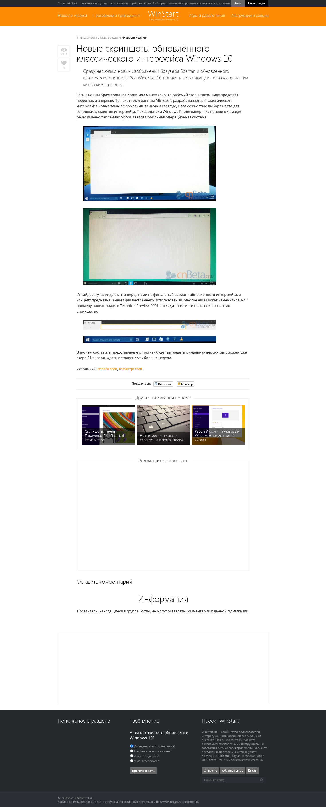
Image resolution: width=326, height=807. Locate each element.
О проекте (210, 770)
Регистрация (256, 3)
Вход (238, 3)
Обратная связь (232, 770)
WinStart (163, 13)
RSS (254, 770)
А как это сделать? (146, 756)
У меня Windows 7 (146, 761)
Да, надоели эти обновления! (154, 746)
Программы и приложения (116, 15)
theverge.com (130, 368)
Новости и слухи (72, 15)
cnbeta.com (107, 368)
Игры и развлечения (207, 15)
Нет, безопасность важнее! (152, 751)
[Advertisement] (164, 517)
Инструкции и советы (249, 15)
